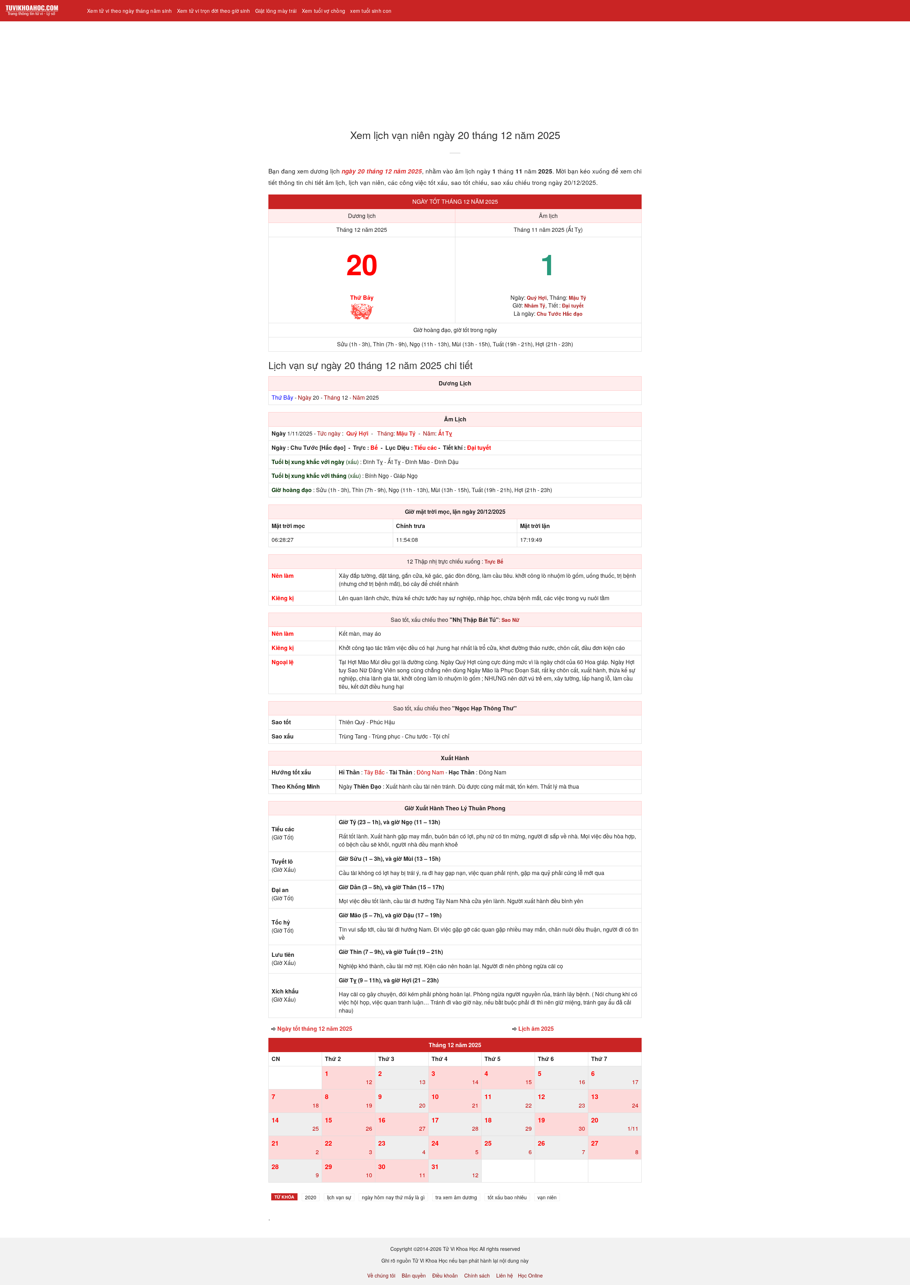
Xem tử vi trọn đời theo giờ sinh (213, 10)
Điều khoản (445, 1275)
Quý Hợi (357, 433)
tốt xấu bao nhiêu (507, 1197)
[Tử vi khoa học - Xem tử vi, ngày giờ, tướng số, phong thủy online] (40, 10)
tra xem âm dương (456, 1197)
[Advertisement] (213, 71)
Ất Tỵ (445, 433)
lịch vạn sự (339, 1197)
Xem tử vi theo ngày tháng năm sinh (129, 10)
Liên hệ (504, 1275)
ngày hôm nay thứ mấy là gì (393, 1197)
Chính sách (477, 1275)
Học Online (530, 1275)
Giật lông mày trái (276, 10)
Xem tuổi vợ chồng (324, 10)
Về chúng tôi (381, 1275)
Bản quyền (414, 1275)
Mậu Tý (406, 433)
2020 (310, 1197)
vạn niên (547, 1197)
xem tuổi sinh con (370, 10)
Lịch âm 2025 (536, 1028)
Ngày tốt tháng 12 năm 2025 (455, 201)
